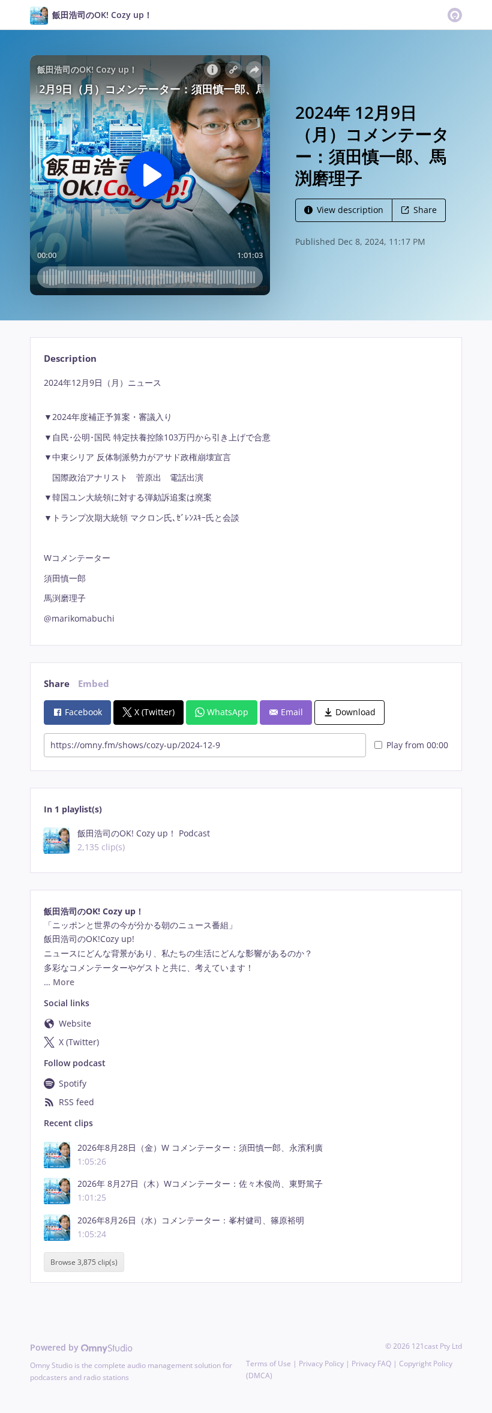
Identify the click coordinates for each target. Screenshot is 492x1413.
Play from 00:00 (417, 745)
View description (350, 209)
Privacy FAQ (371, 1363)
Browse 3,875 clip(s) (84, 1262)
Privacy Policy (321, 1363)
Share (425, 209)
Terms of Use (268, 1363)
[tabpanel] (246, 501)
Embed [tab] (93, 683)
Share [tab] (57, 683)
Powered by (55, 1347)
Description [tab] (70, 358)
